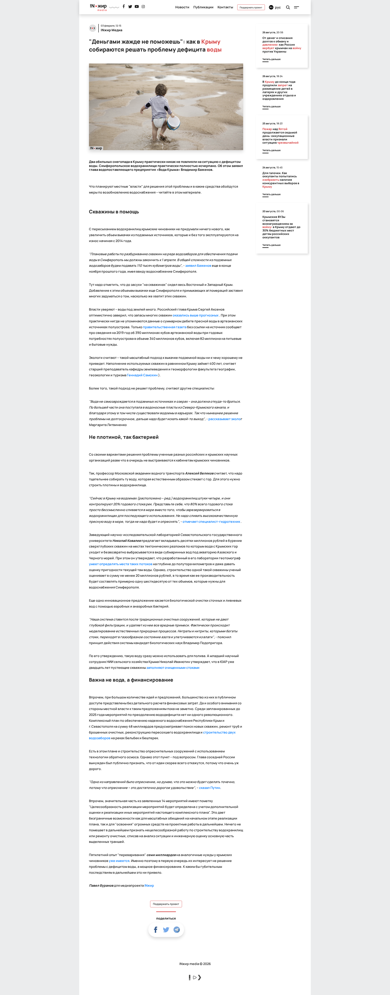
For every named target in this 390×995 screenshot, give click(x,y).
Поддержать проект (251, 7)
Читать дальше (271, 59)
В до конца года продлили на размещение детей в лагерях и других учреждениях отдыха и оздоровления (279, 90)
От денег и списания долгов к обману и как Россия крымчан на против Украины (281, 44)
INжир (149, 885)
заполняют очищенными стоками (172, 667)
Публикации (203, 7)
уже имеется (119, 860)
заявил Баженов (198, 265)
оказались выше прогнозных (196, 315)
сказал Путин (209, 787)
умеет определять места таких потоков (120, 564)
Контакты (225, 7)
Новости (182, 7)
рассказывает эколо (224, 419)
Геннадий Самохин (142, 375)
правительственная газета (164, 327)
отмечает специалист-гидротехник (211, 521)
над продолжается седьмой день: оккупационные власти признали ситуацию (280, 135)
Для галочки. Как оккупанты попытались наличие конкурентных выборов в (280, 179)
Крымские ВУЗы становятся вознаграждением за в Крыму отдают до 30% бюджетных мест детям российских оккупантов (281, 227)
